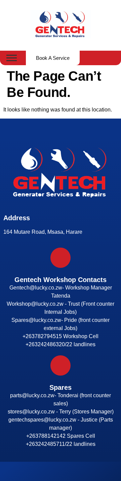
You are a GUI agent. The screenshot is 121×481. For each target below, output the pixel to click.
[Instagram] (54, 471)
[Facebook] (42, 471)
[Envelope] (79, 471)
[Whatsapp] (67, 471)
